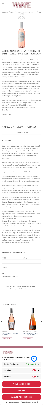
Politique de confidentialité (29, 402)
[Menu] (3, 4)
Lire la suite (6, 338)
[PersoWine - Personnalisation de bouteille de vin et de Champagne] (21, 4)
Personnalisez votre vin (26, 12)
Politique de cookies (12, 402)
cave (12, 12)
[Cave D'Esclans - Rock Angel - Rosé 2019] (11, 319)
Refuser (21, 390)
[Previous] (1, 327)
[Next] (41, 327)
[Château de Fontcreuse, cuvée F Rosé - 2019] (32, 319)
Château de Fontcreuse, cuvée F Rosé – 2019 (30, 334)
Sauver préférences (21, 397)
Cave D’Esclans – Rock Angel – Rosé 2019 (11, 334)
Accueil (5, 12)
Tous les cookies (21, 384)
